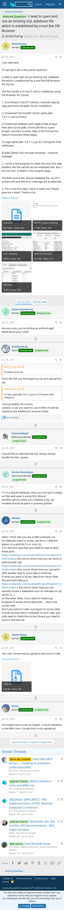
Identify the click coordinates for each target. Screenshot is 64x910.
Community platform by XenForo (29, 888)
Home (5, 881)
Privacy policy (41, 878)
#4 (60, 448)
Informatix (14, 846)
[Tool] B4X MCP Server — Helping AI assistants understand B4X (30, 763)
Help (53, 878)
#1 (60, 56)
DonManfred (20, 346)
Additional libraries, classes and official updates (33, 848)
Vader (12, 833)
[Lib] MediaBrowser (38, 844)
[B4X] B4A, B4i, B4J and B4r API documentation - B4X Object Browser (32, 826)
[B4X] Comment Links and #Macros (30, 783)
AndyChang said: (12, 366)
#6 (60, 531)
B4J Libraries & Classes (25, 810)
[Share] (56, 57)
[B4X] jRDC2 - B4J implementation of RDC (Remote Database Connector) (31, 803)
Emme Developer (23, 472)
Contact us (7, 878)
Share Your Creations (30, 770)
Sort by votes (40, 301)
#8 (60, 719)
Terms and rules (24, 878)
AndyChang (14, 36)
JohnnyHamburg (22, 309)
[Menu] (5, 4)
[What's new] (60, 4)
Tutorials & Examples (24, 788)
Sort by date (23, 301)
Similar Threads (50, 36)
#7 (60, 647)
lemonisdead (20, 433)
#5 (60, 486)
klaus (15, 706)
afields (16, 518)
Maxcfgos (13, 770)
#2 (60, 322)
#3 (60, 359)
